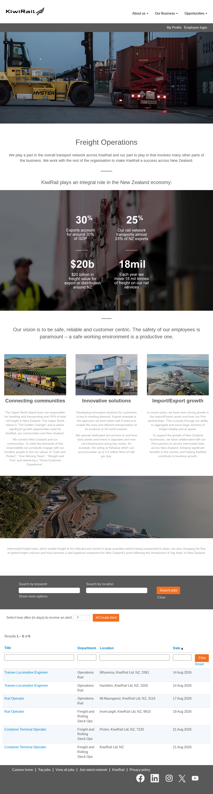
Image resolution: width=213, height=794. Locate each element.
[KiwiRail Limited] (25, 10)
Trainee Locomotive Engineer (26, 672)
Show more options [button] (33, 596)
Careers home (22, 770)
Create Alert (107, 617)
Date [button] (177, 648)
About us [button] (139, 13)
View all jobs (65, 770)
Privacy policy (140, 770)
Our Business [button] (165, 13)
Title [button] (7, 648)
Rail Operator (14, 698)
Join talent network (93, 770)
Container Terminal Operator (25, 729)
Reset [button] (199, 664)
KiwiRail (118, 770)
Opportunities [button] (195, 13)
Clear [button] (161, 597)
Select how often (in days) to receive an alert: (39, 617)
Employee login (195, 27)
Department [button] (87, 648)
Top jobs (44, 770)
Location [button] (107, 648)
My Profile (174, 27)
